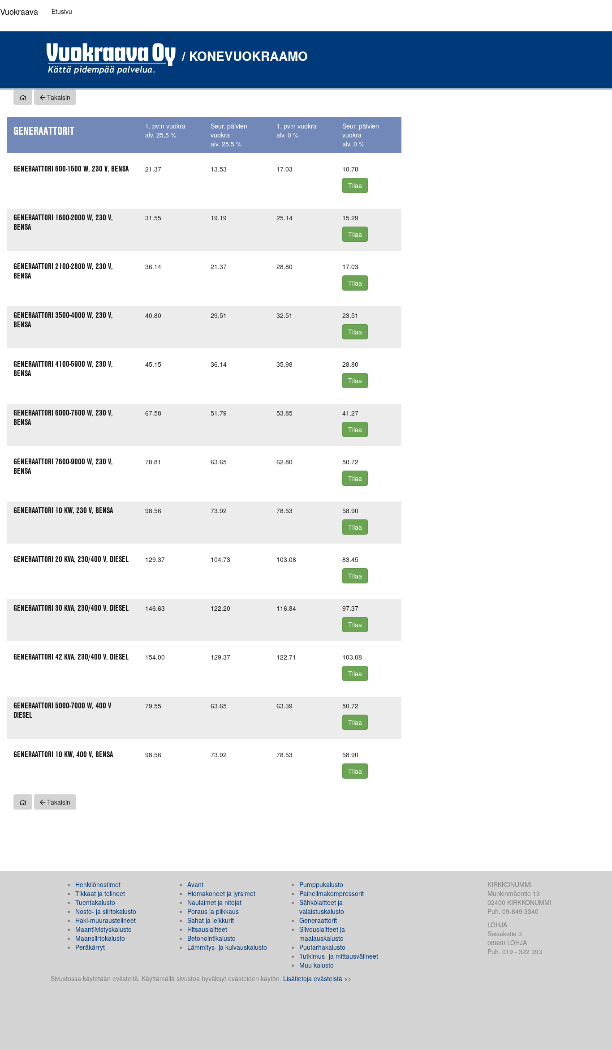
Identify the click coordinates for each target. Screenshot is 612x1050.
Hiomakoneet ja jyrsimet (221, 893)
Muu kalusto (316, 964)
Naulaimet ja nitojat (214, 902)
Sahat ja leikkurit (210, 920)
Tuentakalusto (95, 902)
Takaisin (57, 97)
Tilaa (355, 185)
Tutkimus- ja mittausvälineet (338, 955)
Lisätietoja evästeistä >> (317, 978)
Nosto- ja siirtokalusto (105, 911)
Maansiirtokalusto (100, 938)
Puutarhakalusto (322, 947)
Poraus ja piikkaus (213, 911)
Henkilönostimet (98, 884)
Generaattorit (318, 920)
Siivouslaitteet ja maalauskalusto (322, 934)
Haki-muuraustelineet (105, 920)
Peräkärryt (90, 947)
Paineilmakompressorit (331, 893)
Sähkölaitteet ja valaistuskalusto (321, 907)
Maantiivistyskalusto (103, 929)
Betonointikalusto (211, 938)
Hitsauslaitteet (207, 929)
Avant (195, 884)
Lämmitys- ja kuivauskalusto (227, 947)
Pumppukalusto (321, 884)
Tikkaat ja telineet (100, 893)
